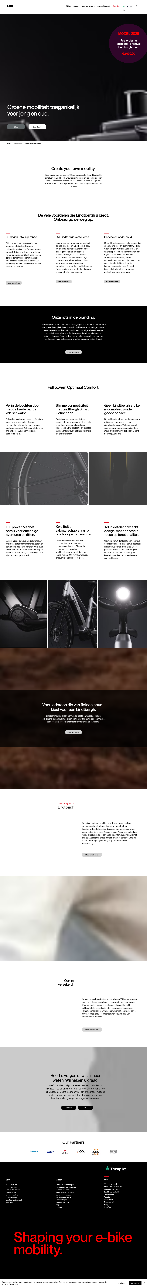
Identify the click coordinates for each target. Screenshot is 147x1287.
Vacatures (108, 1197)
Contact (59, 1207)
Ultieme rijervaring (13, 1197)
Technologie (109, 1194)
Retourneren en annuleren (66, 1187)
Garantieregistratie (63, 1197)
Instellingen (122, 1283)
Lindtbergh (113, 1186)
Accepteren (135, 1283)
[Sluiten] (144, 1283)
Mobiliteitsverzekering (65, 1192)
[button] (76, 6)
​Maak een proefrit (88, 6)
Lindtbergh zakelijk (111, 1192)
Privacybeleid (13, 1284)
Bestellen (116, 6)
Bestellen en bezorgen (65, 1185)
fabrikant (95, 721)
